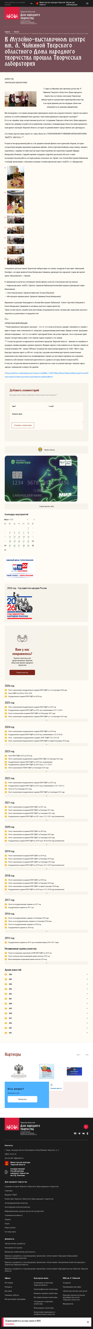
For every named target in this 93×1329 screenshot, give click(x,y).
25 (10, 545)
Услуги (7, 1223)
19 (14, 541)
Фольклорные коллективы (44, 1308)
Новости (16, 31)
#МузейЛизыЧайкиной (63, 373)
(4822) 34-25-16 (10, 1154)
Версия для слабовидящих (71, 3)
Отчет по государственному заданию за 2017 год (24, 904)
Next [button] (86, 1055)
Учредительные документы (15, 1243)
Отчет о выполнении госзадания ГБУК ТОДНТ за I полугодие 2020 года (31, 838)
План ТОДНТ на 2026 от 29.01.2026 (20, 693)
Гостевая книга (10, 1232)
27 (19, 545)
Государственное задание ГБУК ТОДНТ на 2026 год (25, 696)
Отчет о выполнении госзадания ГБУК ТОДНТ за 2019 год (27, 856)
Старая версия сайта (46, 506)
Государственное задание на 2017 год (20, 907)
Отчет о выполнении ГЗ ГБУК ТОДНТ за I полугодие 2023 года (28, 768)
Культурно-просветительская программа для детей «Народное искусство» (74, 1297)
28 (24, 545)
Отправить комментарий (23, 425)
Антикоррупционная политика (16, 1203)
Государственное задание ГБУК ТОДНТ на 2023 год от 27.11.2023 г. (30, 765)
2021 (10, 999)
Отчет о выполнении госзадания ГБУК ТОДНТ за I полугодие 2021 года (31, 813)
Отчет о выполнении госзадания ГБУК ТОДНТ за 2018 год (27, 880)
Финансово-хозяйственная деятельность (20, 1252)
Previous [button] (78, 1055)
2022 (10, 994)
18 (10, 541)
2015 (10, 1028)
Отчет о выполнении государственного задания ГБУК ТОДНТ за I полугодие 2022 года (36, 792)
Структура (8, 1190)
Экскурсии (67, 1283)
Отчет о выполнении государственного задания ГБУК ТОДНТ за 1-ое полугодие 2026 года (37, 690)
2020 (10, 1004)
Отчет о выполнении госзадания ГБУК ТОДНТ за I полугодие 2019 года (31, 862)
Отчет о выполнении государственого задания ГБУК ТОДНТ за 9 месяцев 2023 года (35, 759)
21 (24, 541)
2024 (10, 984)
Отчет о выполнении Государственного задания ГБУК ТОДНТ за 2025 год (32, 707)
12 (14, 537)
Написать (22, 1099)
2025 (10, 979)
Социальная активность (14, 1215)
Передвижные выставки (72, 1287)
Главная (7, 31)
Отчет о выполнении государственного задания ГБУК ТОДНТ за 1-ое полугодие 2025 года (37, 716)
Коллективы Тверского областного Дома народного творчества (29, 1199)
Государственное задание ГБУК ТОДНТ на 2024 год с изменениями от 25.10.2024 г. (35, 734)
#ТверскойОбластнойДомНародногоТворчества (24, 373)
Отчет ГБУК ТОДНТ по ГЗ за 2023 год (20, 756)
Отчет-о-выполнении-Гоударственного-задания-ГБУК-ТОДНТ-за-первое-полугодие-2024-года (38, 741)
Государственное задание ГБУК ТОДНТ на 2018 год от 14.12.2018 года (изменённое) (36, 889)
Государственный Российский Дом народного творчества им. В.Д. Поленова (19, 1172)
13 (19, 537)
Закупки (8, 1219)
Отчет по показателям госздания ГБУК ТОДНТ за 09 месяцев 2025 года (31, 713)
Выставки (8, 1291)
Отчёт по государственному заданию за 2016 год (24, 924)
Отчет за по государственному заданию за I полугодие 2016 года (29, 921)
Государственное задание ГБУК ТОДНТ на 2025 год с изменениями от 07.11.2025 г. (35, 710)
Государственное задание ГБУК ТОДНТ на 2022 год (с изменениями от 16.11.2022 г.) (36, 786)
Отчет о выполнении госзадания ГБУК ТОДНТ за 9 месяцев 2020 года (31, 834)
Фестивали (9, 1283)
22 (28, 541)
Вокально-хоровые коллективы (45, 1293)
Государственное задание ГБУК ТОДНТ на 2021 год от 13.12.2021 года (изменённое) (36, 816)
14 (24, 537)
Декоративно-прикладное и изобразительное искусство (44, 1313)
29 (28, 545)
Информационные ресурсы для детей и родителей (24, 1211)
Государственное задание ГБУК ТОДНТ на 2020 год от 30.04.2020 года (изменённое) (36, 841)
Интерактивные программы (15, 1299)
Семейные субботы (12, 1295)
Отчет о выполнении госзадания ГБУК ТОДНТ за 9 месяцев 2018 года (31, 883)
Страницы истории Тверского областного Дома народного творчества (31, 1186)
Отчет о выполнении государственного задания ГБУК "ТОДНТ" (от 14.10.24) (33, 738)
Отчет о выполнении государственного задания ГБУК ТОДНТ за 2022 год (32, 783)
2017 (10, 1018)
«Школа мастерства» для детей (75, 1291)
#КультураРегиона (79, 373)
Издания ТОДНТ (11, 1195)
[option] (19, 1071)
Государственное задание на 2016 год (20, 927)
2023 (10, 989)
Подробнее (9, 1324)
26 (14, 545)
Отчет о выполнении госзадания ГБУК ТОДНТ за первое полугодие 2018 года (33, 886)
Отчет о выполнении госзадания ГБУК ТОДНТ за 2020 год (27, 831)
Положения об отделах (13, 1247)
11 (10, 537)
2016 (10, 1023)
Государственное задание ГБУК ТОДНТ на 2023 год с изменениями (30, 762)
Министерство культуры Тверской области (20, 1163)
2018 (10, 1013)
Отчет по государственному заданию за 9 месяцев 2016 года (28, 918)
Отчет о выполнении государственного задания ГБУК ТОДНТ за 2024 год (32, 731)
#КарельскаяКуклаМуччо (43, 376)
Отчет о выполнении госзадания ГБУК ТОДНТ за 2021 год (27, 807)
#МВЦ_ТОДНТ (48, 373)
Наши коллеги (10, 1227)
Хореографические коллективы (46, 1289)
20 (19, 541)
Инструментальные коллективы (45, 1297)
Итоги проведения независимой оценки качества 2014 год (27, 959)
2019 (10, 1008)
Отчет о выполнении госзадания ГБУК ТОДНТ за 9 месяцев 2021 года (31, 810)
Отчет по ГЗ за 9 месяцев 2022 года (20, 789)
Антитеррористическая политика (17, 1207)
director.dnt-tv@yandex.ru (14, 1158)
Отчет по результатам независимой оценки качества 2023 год (29, 956)
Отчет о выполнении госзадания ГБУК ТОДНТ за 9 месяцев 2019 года (31, 859)
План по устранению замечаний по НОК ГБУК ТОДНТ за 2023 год (29, 953)
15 (28, 537)
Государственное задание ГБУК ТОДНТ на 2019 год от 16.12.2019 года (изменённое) (36, 865)
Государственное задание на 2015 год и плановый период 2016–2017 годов (33, 942)
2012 (10, 1033)
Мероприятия (68, 1304)
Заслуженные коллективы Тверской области (43, 1284)
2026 (10, 974)
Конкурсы (8, 1287)
